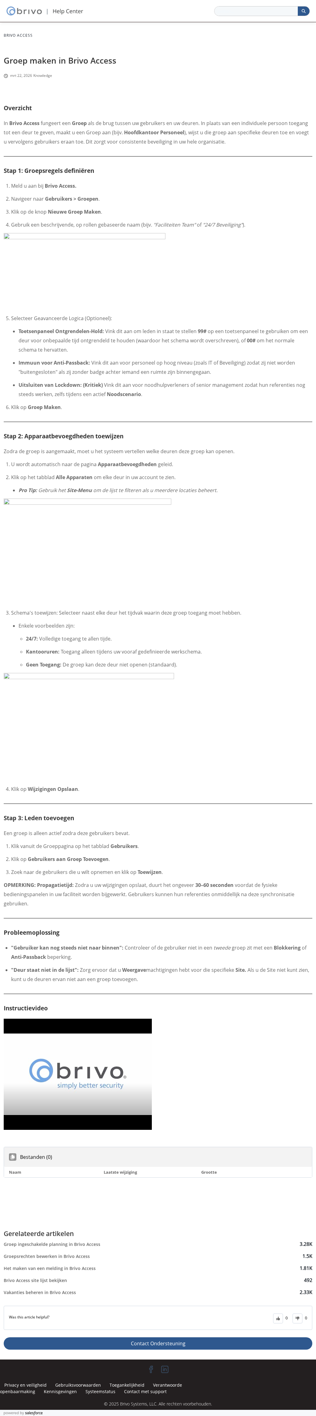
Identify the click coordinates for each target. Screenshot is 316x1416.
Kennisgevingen (60, 1391)
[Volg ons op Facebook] (151, 1369)
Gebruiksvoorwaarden (78, 1385)
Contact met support (145, 1391)
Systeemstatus (100, 1391)
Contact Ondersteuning (158, 1343)
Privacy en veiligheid (25, 1385)
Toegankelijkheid (127, 1385)
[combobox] (256, 11)
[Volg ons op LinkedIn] (165, 1369)
